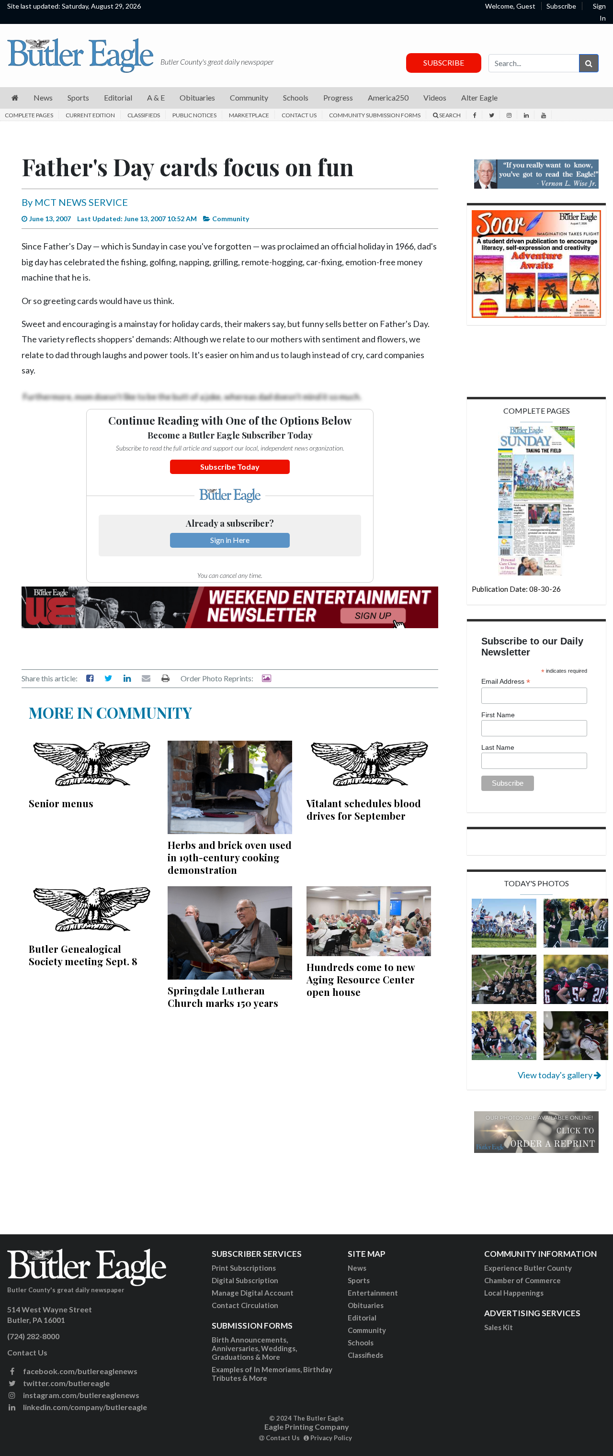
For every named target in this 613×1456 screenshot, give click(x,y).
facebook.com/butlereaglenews (79, 1371)
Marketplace (249, 115)
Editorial (362, 1317)
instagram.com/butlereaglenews (80, 1395)
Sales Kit (498, 1327)
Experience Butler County (528, 1268)
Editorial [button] (118, 97)
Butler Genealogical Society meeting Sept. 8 (83, 955)
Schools (361, 1342)
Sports (359, 1280)
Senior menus (61, 803)
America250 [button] (388, 97)
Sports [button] (78, 97)
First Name (498, 715)
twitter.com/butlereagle (66, 1383)
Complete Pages (29, 115)
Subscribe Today (230, 466)
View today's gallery (556, 1075)
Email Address (505, 681)
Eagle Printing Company (306, 1426)
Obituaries (366, 1305)
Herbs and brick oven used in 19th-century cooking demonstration (230, 857)
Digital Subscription (245, 1280)
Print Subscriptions (244, 1268)
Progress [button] (338, 97)
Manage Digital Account (253, 1292)
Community (367, 1330)
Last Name (497, 747)
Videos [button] (434, 97)
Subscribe (561, 6)
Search (449, 115)
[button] (15, 98)
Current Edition (90, 115)
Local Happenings (514, 1292)
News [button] (43, 97)
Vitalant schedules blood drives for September (363, 809)
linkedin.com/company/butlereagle (84, 1406)
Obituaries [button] (197, 97)
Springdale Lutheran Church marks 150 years (223, 996)
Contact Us (299, 115)
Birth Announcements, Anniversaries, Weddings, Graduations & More (254, 1348)
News (357, 1268)
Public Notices (194, 115)
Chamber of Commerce (522, 1280)
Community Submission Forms (374, 115)
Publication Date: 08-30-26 (516, 589)
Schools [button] (295, 97)
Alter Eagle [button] (479, 97)
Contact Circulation (245, 1305)
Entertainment (373, 1292)
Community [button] (249, 97)
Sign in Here (230, 539)
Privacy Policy (330, 1438)
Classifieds (143, 115)
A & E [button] (156, 97)
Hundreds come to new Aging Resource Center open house (360, 979)
